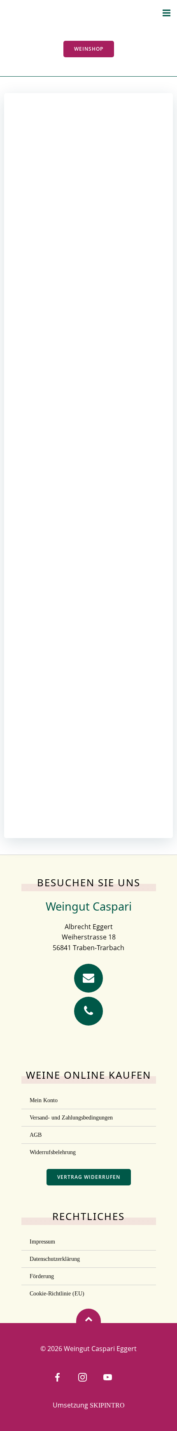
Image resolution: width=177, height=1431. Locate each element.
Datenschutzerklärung (55, 1259)
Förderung (42, 1276)
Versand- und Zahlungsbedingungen (71, 1118)
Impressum (42, 1242)
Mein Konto (44, 1100)
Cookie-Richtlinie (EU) (57, 1293)
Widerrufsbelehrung (53, 1152)
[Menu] (166, 13)
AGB (36, 1135)
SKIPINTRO (107, 1405)
